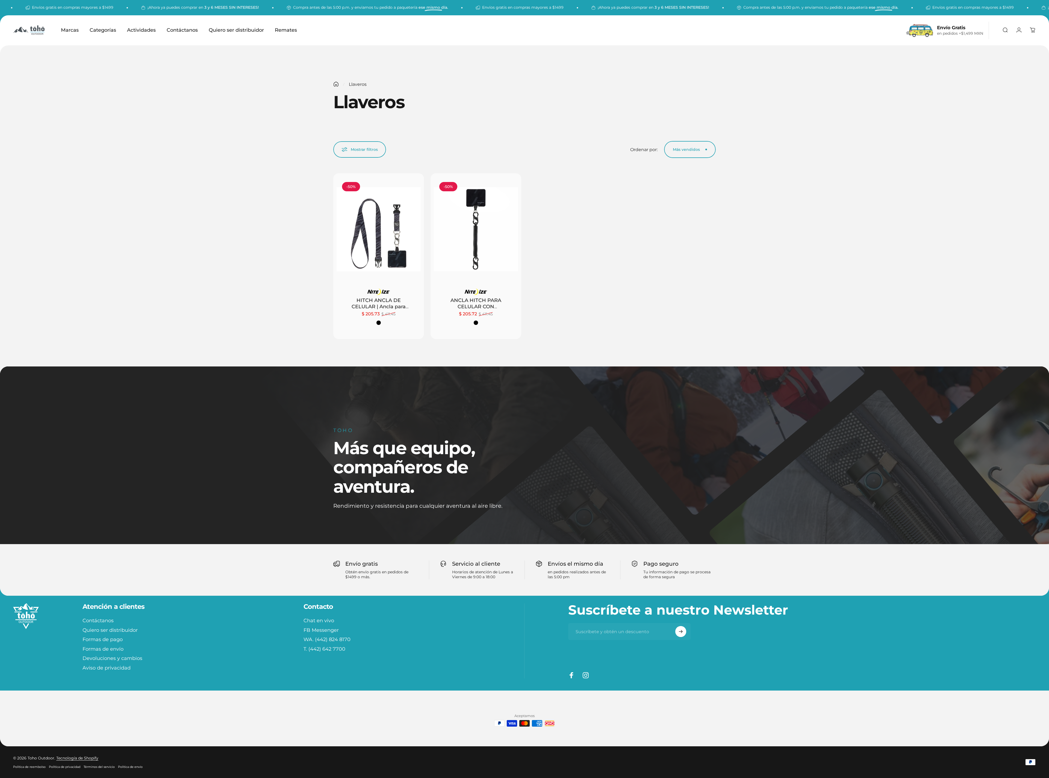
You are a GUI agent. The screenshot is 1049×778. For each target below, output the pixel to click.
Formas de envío (102, 649)
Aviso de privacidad (106, 668)
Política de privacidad (64, 767)
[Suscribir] (680, 631)
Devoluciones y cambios (112, 658)
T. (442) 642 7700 (324, 649)
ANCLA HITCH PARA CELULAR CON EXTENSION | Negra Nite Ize (476, 309)
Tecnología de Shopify (77, 758)
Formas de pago (102, 639)
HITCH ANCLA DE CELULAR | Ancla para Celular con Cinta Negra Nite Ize (378, 309)
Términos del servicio (99, 767)
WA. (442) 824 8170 (326, 639)
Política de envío (130, 767)
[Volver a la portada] (336, 84)
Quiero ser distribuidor (110, 630)
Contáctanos (98, 621)
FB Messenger (321, 630)
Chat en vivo (318, 621)
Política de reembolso (29, 767)
